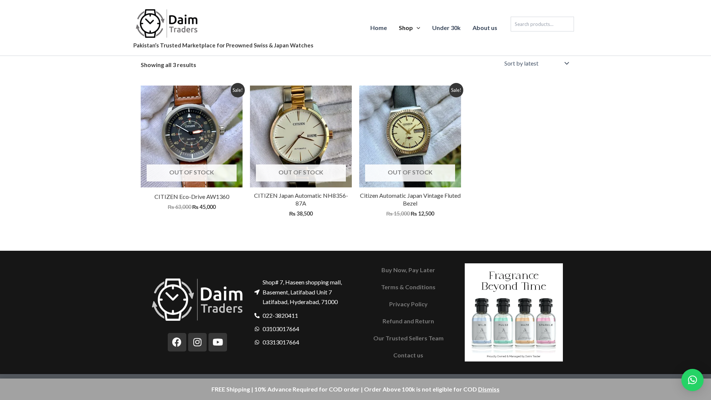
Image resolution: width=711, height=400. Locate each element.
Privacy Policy (408, 303)
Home (378, 27)
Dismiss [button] (489, 389)
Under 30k (446, 27)
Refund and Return (408, 320)
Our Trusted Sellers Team (408, 337)
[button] (416, 28)
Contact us (408, 355)
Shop (406, 27)
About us (485, 27)
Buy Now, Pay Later (408, 269)
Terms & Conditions (408, 286)
